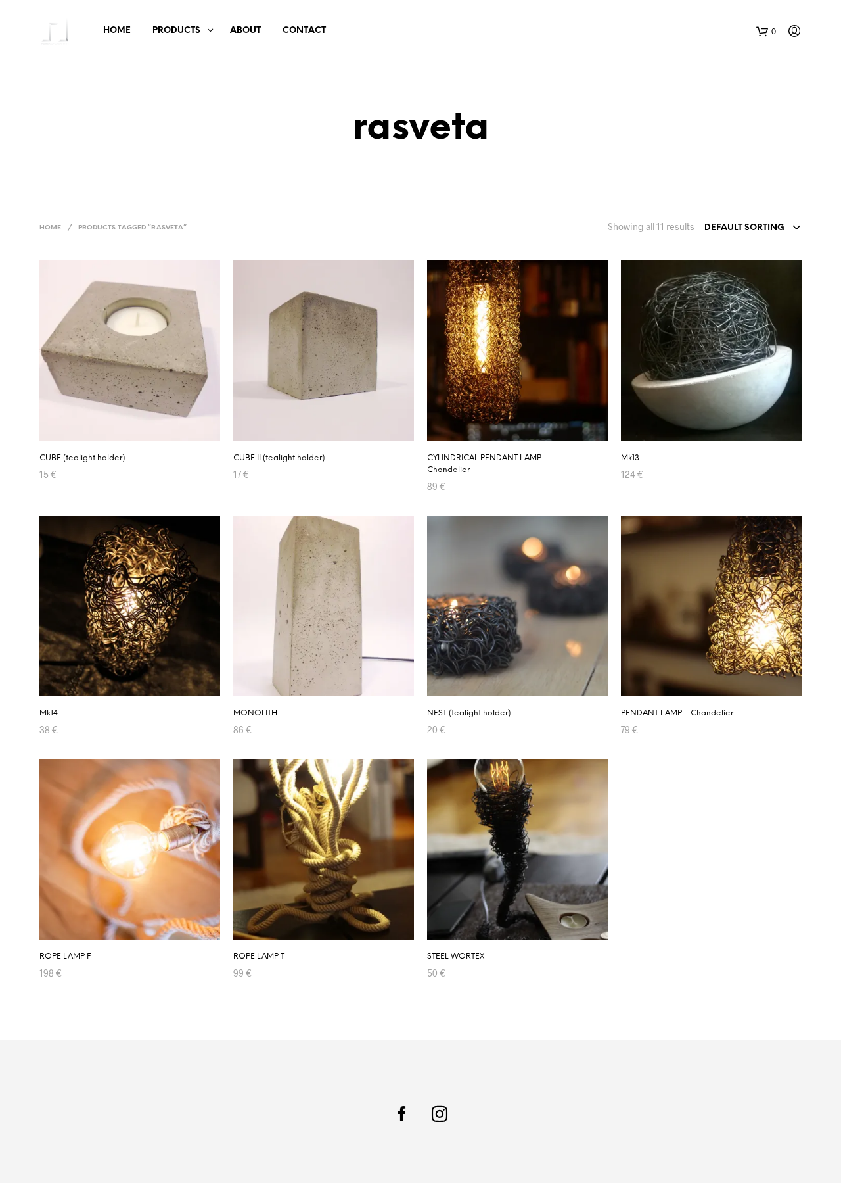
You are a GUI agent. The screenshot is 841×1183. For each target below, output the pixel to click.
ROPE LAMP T (258, 956)
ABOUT (245, 30)
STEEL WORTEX (455, 956)
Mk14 (48, 713)
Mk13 (630, 458)
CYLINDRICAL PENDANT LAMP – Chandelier (487, 464)
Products (176, 30)
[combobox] (753, 228)
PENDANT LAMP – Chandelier (677, 713)
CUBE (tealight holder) (82, 458)
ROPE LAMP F (65, 956)
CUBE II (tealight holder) (279, 458)
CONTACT (304, 30)
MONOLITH (255, 713)
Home (117, 30)
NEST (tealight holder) (469, 713)
